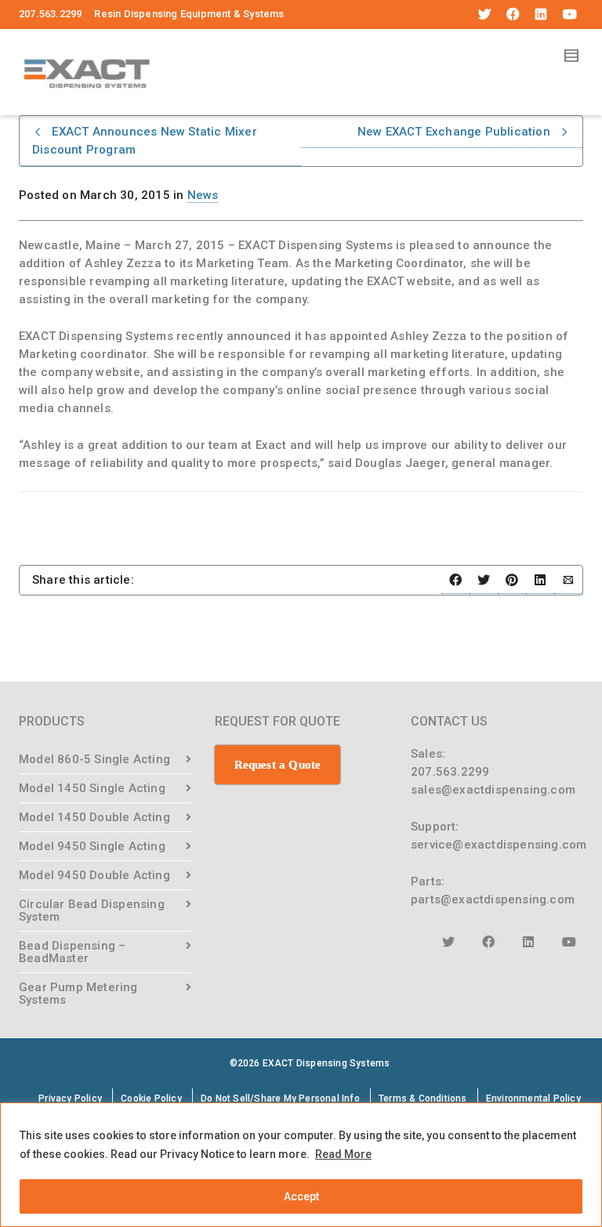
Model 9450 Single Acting (92, 846)
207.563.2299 (450, 772)
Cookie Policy (151, 1098)
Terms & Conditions (423, 1098)
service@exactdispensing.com (498, 845)
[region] (301, 1164)
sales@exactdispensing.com (493, 790)
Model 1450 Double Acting (94, 817)
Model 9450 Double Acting (94, 875)
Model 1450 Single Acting (92, 788)
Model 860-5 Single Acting (94, 759)
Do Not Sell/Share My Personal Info (280, 1098)
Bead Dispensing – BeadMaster (72, 952)
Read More (343, 1154)
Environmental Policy (533, 1098)
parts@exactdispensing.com (493, 899)
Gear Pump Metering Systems (78, 993)
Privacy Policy (70, 1098)
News (203, 195)
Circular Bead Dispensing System (92, 910)
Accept (301, 1196)
